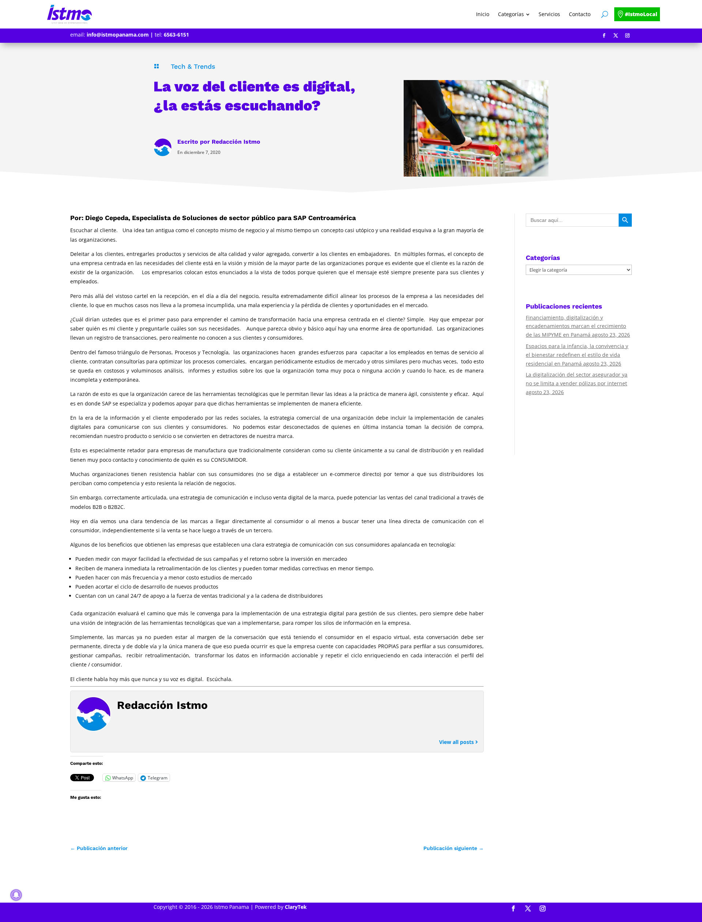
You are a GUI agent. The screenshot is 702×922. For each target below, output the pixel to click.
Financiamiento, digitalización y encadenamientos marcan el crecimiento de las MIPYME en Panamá (576, 326)
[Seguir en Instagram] (627, 35)
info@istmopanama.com (118, 34)
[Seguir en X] (615, 35)
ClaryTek (296, 906)
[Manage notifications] (16, 895)
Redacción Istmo (236, 141)
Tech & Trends (193, 66)
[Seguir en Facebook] (604, 35)
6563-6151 (176, 34)
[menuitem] (483, 14)
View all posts (457, 741)
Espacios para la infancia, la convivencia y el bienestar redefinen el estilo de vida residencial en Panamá (577, 355)
